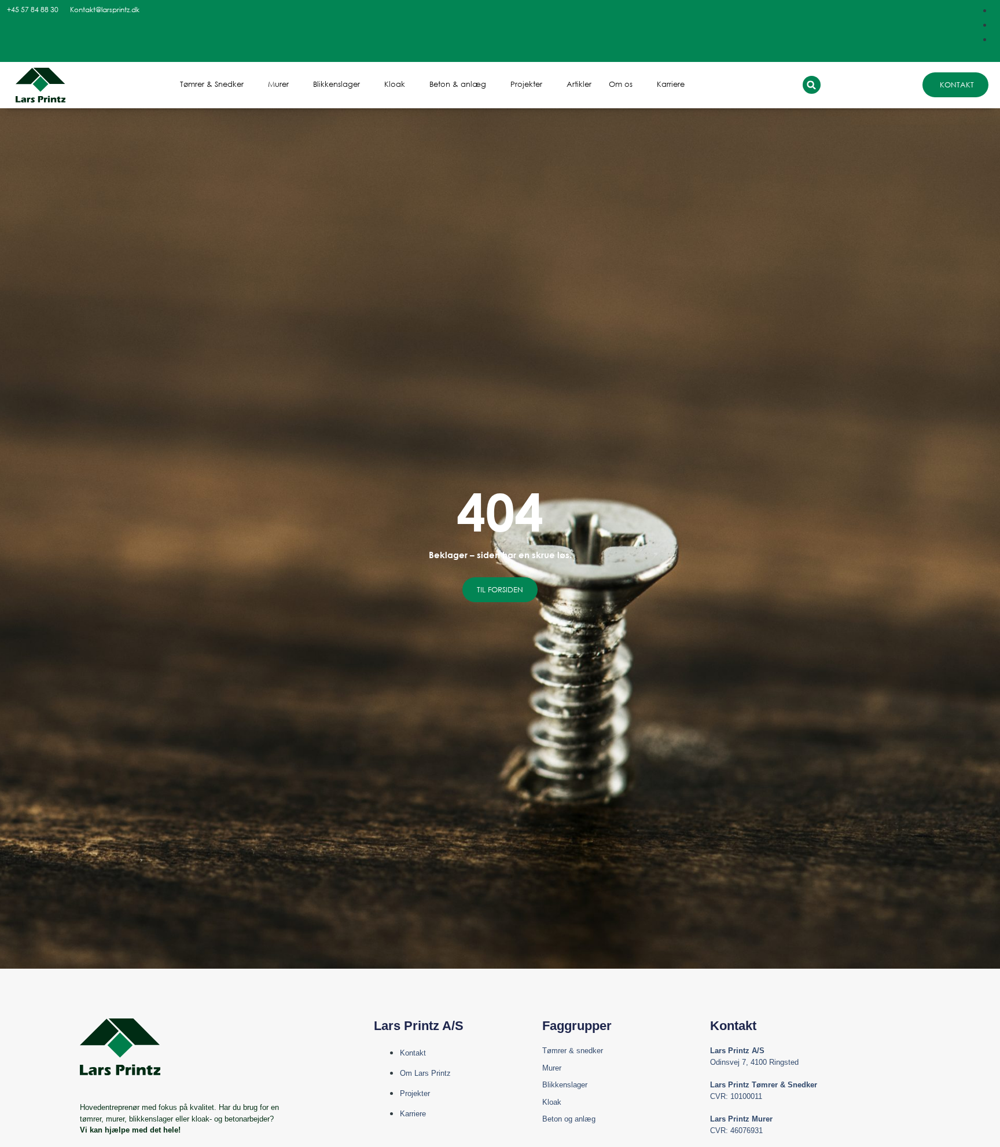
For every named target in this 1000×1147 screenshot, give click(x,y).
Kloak (394, 84)
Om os (621, 84)
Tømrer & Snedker (212, 84)
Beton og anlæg (568, 1119)
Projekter (526, 84)
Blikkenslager (336, 84)
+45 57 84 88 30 (32, 9)
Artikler (579, 84)
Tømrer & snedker (572, 1050)
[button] (812, 85)
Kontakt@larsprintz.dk (104, 9)
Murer (278, 84)
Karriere (671, 84)
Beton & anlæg (457, 84)
